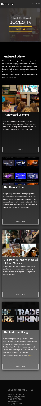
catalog (20, 149)
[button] (35, 3)
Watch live (20, 29)
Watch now (20, 222)
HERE (31, 355)
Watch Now (20, 294)
